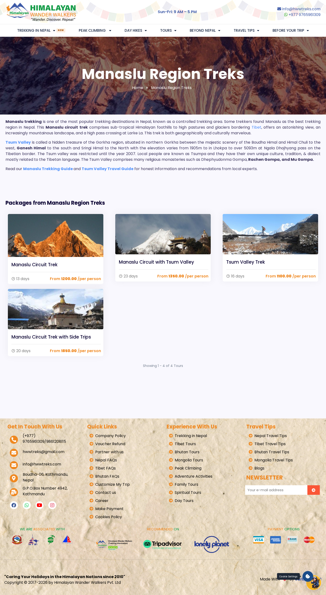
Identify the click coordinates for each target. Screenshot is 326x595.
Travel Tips (244, 30)
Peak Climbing (93, 30)
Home (137, 87)
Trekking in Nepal (40, 30)
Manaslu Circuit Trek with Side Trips (51, 337)
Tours (166, 30)
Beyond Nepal (203, 30)
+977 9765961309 (304, 14)
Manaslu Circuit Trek (34, 264)
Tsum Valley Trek (245, 262)
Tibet (256, 127)
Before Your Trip (288, 30)
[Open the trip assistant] (313, 582)
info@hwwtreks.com (301, 9)
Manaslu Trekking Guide (48, 169)
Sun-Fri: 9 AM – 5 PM (177, 12)
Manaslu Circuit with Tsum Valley (156, 262)
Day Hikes (133, 30)
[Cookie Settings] (308, 576)
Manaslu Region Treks (171, 87)
